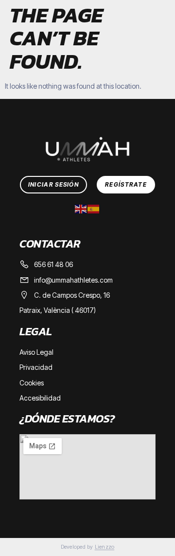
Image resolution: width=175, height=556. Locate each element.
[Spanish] (94, 208)
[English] (81, 208)
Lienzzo (105, 546)
